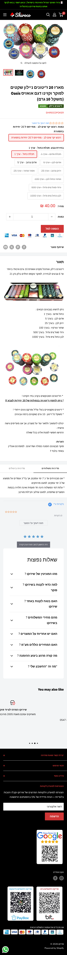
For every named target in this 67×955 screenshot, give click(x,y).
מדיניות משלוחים (50, 468)
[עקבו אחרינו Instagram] (61, 878)
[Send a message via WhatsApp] (5, 949)
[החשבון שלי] (54, 14)
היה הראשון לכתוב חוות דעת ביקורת (33, 544)
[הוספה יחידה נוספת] (9, 216)
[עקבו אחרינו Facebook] (55, 878)
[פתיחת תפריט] (5, 14)
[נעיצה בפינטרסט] (18, 247)
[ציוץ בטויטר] (11, 247)
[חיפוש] (48, 14)
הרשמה (54, 816)
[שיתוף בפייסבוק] (24, 247)
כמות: (60, 216)
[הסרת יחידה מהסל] (51, 216)
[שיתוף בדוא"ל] (5, 247)
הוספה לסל (52, 229)
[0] (61, 15)
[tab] (33, 523)
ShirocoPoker (55, 112)
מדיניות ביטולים (17, 468)
